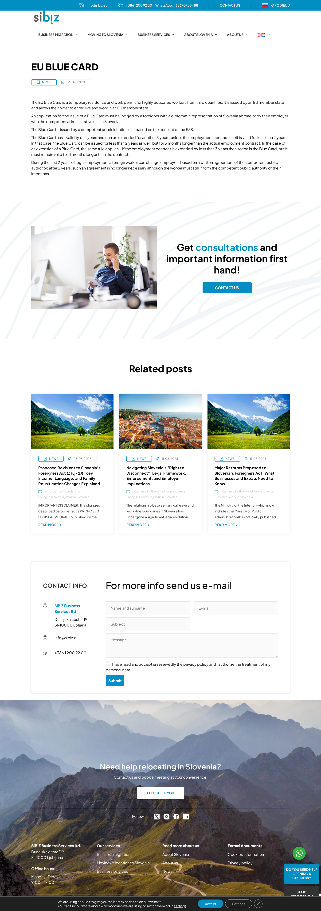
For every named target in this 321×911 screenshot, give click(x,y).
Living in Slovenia (51, 497)
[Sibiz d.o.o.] (46, 17)
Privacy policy (240, 862)
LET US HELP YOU (160, 793)
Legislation (73, 491)
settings (180, 906)
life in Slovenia (174, 491)
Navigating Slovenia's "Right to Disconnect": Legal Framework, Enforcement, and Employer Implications (156, 475)
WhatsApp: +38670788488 (176, 5)
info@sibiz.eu (97, 5)
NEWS (46, 82)
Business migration (55, 34)
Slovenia (221, 497)
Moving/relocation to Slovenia (123, 862)
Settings (238, 904)
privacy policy (195, 664)
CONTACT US (230, 5)
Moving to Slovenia (105, 34)
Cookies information (246, 854)
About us (235, 34)
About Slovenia (198, 34)
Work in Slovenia (77, 497)
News (167, 871)
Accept (210, 904)
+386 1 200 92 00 (139, 5)
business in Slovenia (148, 491)
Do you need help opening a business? (301, 873)
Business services (153, 34)
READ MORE (48, 525)
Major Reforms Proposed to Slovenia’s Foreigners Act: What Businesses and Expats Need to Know (244, 475)
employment (54, 491)
